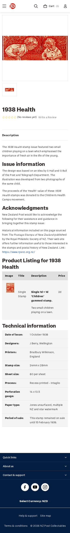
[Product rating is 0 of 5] (9, 117)
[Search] (36, 6)
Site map (45, 515)
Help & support (28, 515)
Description (10, 135)
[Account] (65, 6)
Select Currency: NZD (34, 501)
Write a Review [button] (47, 117)
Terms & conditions (15, 525)
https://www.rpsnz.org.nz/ (18, 251)
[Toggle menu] (4, 6)
